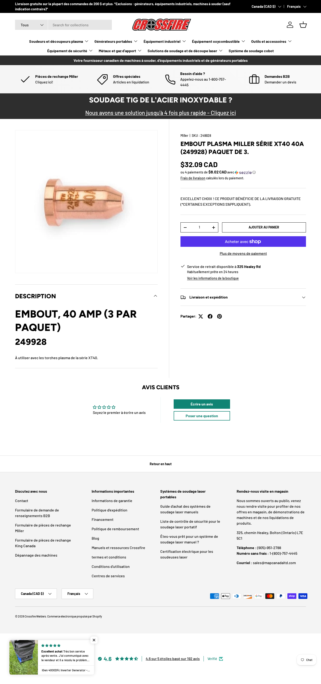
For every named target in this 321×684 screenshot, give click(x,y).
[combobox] (63, 25)
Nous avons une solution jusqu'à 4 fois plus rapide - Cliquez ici (160, 112)
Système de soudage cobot (251, 50)
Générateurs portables (113, 41)
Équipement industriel (162, 41)
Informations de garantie (112, 500)
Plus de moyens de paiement (243, 253)
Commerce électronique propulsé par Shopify (74, 616)
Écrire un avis (202, 404)
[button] (303, 25)
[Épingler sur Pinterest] (219, 316)
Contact (21, 500)
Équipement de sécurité (67, 50)
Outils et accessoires (268, 41)
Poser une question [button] (202, 415)
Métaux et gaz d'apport (117, 50)
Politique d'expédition (109, 510)
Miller (184, 136)
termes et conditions (109, 557)
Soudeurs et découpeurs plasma (56, 41)
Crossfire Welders (35, 616)
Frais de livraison (192, 178)
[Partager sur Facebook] (210, 316)
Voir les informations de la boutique (213, 278)
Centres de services (108, 576)
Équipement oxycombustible (216, 41)
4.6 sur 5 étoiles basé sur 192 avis (173, 658)
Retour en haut (161, 464)
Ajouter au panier (264, 227)
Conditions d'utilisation (111, 566)
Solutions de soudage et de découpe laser (182, 50)
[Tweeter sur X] (200, 316)
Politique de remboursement (115, 529)
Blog (95, 538)
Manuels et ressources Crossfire (118, 547)
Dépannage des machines (36, 555)
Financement (103, 519)
